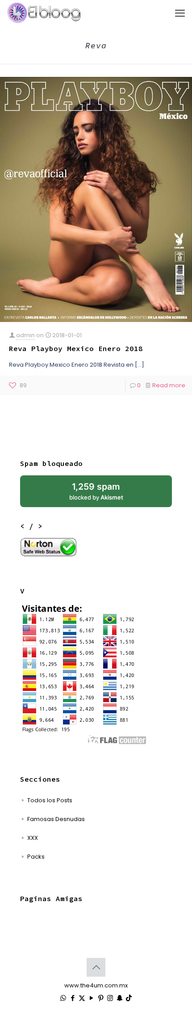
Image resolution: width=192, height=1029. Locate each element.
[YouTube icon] (91, 998)
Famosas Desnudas (56, 819)
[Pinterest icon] (100, 998)
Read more (168, 385)
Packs (36, 856)
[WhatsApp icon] (63, 998)
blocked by (96, 490)
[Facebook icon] (72, 998)
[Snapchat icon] (119, 998)
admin (25, 335)
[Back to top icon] (96, 967)
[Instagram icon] (110, 998)
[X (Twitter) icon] (82, 998)
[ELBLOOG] (44, 13)
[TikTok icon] (128, 998)
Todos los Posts (49, 800)
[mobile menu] (180, 13)
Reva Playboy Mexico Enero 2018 (76, 348)
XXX (32, 838)
